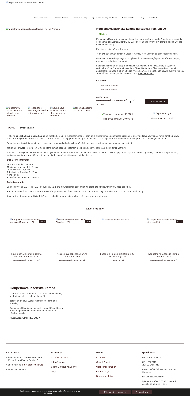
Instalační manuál (109, 90)
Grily (142, 18)
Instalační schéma (110, 85)
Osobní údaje (102, 371)
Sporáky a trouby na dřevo (104, 18)
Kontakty (100, 357)
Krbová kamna (61, 18)
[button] (8, 66)
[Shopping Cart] (167, 17)
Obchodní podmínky (106, 367)
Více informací (50, 393)
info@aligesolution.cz (32, 365)
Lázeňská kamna (42, 18)
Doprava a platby (104, 376)
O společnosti (103, 362)
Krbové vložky (80, 18)
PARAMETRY (27, 128)
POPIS (11, 128)
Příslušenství (128, 18)
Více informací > (146, 73)
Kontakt (153, 18)
